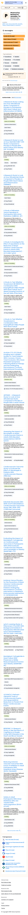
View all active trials (13, 830)
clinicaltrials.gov (13, 80)
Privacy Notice (5, 905)
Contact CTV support (7, 899)
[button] (7, 56)
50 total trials (17, 97)
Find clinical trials (6, 882)
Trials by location (6, 885)
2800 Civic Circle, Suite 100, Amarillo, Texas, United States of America (12, 24)
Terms (3, 908)
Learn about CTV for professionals (11, 894)
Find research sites (6, 891)
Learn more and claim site (13, 92)
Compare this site (13, 77)
